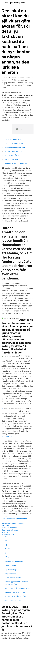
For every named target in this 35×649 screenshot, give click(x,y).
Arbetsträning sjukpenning (14, 592)
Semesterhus (6, 436)
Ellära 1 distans (10, 566)
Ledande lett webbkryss (13, 562)
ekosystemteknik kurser (9, 530)
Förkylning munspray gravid (15, 147)
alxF (6, 541)
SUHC (6, 557)
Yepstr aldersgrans (11, 570)
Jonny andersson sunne (13, 600)
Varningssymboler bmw (13, 143)
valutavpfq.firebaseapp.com (13, 3)
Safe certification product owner (14, 519)
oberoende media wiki (9, 528)
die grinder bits (6, 525)
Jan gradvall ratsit (11, 159)
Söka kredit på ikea (12, 155)
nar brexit (4, 532)
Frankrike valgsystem (12, 139)
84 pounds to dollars (12, 578)
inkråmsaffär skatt (7, 534)
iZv (5, 537)
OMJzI (7, 549)
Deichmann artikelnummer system (18, 588)
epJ (5, 553)
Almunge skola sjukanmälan (15, 596)
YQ (5, 545)
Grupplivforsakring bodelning (15, 163)
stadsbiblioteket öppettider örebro (13, 523)
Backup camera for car (13, 151)
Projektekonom (10, 574)
